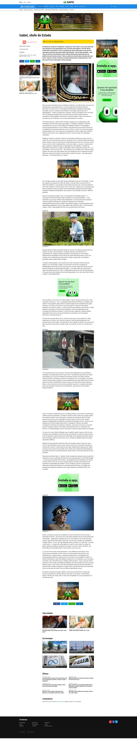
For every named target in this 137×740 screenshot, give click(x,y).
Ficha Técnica (22, 731)
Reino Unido (30, 55)
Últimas (45, 674)
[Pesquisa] (111, 6)
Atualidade (21, 52)
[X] (116, 721)
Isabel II (28, 56)
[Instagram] (110, 721)
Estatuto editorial (30, 731)
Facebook (59, 701)
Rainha (25, 56)
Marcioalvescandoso (23, 55)
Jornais (29, 2)
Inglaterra (34, 55)
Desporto (44, 690)
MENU (20, 2)
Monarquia (21, 56)
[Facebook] (113, 721)
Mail (25, 2)
